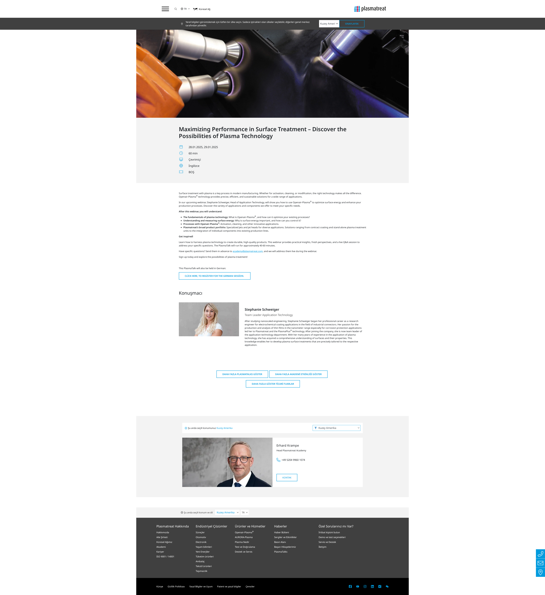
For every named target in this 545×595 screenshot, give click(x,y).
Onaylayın (352, 23)
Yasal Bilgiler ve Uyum (201, 586)
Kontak (286, 477)
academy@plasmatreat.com (248, 251)
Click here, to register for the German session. (215, 275)
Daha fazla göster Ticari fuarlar (273, 383)
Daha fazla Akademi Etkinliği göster (298, 374)
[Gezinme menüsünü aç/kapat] (165, 9)
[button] (175, 9)
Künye (159, 586)
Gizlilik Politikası (176, 586)
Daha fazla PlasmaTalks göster (242, 374)
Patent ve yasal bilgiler (229, 586)
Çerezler (250, 586)
